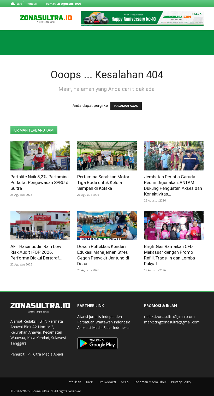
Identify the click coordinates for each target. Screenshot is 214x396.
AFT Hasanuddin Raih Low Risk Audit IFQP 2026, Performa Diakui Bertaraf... (36, 252)
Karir (89, 382)
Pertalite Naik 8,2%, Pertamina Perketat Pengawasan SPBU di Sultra (39, 182)
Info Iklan (74, 382)
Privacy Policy (181, 382)
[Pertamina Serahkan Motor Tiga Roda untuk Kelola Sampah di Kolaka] (107, 155)
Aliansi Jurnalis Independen (99, 316)
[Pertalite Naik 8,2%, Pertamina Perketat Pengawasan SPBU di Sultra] (40, 155)
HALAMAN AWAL (126, 106)
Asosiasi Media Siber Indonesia (103, 327)
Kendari (42, 337)
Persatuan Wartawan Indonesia (103, 322)
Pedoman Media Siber (150, 382)
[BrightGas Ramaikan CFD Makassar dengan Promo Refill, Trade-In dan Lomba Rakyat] (174, 225)
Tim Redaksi (107, 382)
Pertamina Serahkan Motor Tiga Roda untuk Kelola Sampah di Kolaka (103, 182)
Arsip (125, 382)
